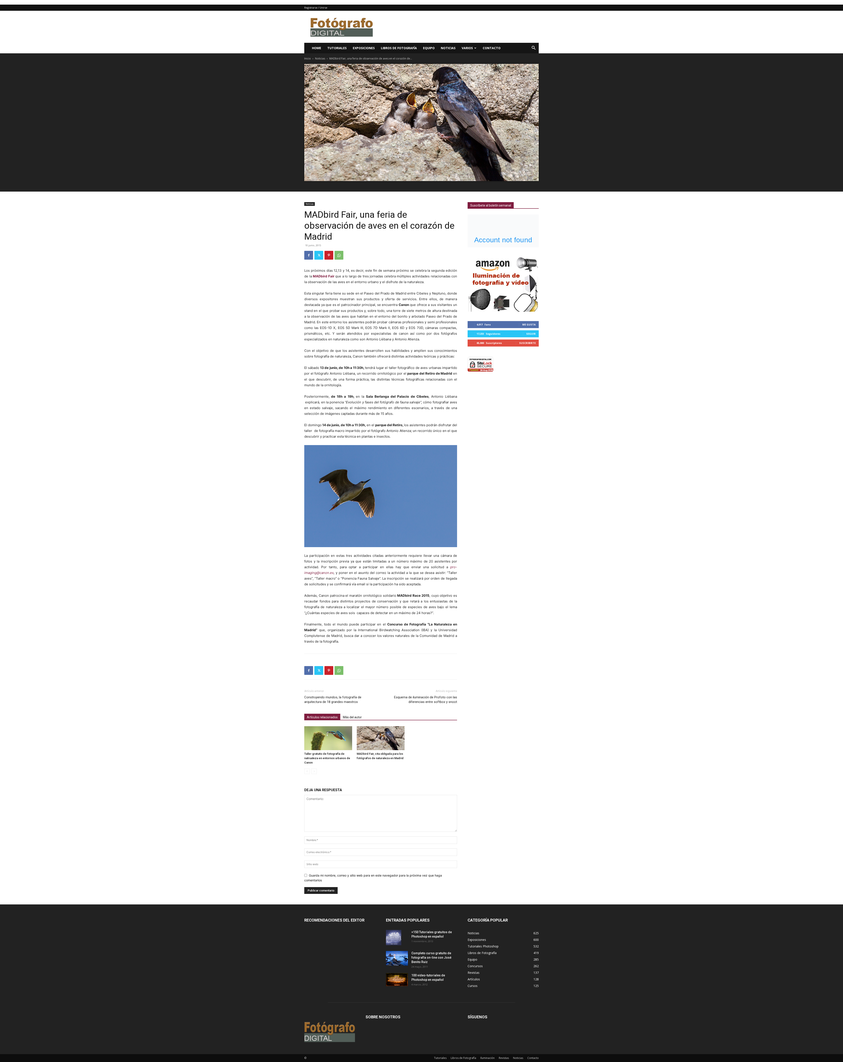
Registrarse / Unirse (315, 7)
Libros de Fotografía (399, 48)
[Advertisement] (459, 27)
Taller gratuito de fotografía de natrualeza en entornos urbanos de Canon (327, 758)
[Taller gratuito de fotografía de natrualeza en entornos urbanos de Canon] (328, 738)
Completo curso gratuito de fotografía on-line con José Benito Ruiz (431, 957)
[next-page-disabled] (314, 771)
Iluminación (487, 1058)
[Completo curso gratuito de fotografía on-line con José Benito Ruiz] (397, 958)
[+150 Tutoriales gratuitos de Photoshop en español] (393, 937)
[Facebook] (308, 255)
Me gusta (529, 324)
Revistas (504, 1058)
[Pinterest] (328, 255)
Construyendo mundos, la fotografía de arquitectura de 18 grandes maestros (332, 699)
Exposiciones (364, 48)
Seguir (531, 333)
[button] (533, 48)
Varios (467, 48)
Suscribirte (527, 343)
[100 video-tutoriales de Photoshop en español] (397, 979)
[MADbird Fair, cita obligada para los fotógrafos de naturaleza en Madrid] (381, 738)
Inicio (307, 58)
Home (316, 48)
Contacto (492, 48)
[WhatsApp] (339, 255)
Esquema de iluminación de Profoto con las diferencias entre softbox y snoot (425, 699)
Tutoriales (337, 48)
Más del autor (352, 717)
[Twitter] (318, 255)
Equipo (429, 48)
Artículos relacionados (322, 717)
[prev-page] (307, 771)
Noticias (448, 48)
